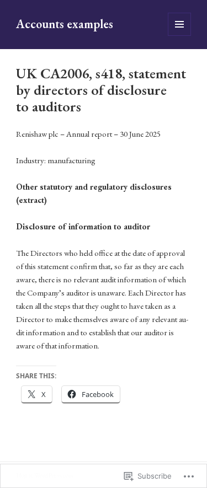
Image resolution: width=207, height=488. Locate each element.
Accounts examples (64, 24)
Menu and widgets (179, 35)
